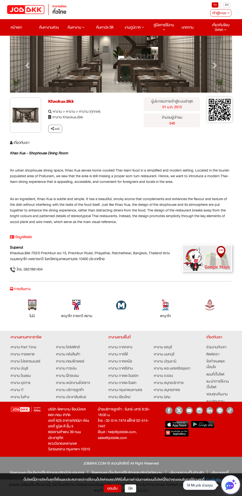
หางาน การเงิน (66, 368)
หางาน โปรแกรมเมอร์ (25, 361)
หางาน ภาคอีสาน (120, 368)
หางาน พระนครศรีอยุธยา (172, 368)
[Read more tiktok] (230, 410)
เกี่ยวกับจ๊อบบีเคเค (220, 27)
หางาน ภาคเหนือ (120, 361)
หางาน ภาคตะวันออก (123, 376)
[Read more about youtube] (189, 410)
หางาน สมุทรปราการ (169, 383)
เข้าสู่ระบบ (219, 13)
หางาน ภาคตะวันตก (122, 383)
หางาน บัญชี (19, 368)
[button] (26, 64)
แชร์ (57, 129)
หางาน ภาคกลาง (120, 347)
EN (227, 5)
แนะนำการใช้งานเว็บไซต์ (217, 384)
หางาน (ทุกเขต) (89, 111)
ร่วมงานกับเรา (216, 347)
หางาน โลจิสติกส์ (68, 347)
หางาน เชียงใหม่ (119, 397)
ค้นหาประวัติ (104, 27)
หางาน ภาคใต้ (118, 354)
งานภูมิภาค (133, 27)
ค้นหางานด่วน (49, 27)
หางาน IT (17, 390)
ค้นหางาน (75, 27)
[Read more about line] (220, 410)
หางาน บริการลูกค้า (70, 390)
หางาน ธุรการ (20, 383)
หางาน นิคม (162, 397)
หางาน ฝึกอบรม (67, 376)
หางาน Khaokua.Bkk (67, 117)
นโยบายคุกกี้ (220, 473)
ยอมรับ (112, 488)
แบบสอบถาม (215, 401)
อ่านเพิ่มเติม (213, 479)
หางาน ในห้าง (20, 397)
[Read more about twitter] (179, 410)
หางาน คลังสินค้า (68, 354)
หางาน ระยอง (163, 376)
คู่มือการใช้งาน (164, 25)
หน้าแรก (16, 27)
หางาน (57, 111)
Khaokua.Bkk (61, 101)
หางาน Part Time (23, 347)
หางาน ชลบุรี (163, 347)
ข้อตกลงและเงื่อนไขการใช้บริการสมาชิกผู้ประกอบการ (47, 473)
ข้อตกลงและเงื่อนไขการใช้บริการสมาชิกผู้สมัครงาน (126, 473)
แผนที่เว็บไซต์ (215, 374)
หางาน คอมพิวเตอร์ (70, 361)
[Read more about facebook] (169, 410)
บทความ (188, 27)
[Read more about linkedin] (209, 410)
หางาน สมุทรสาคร (167, 390)
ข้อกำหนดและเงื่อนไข (215, 364)
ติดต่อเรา (212, 354)
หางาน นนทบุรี (164, 354)
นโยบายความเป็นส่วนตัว (186, 473)
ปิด (130, 488)
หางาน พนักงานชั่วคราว (73, 383)
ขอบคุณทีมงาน (217, 394)
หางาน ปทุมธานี (165, 361)
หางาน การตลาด (23, 354)
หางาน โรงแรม (21, 376)
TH (215, 5)
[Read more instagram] (199, 410)
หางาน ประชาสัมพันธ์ (71, 397)
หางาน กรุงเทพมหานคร (125, 390)
